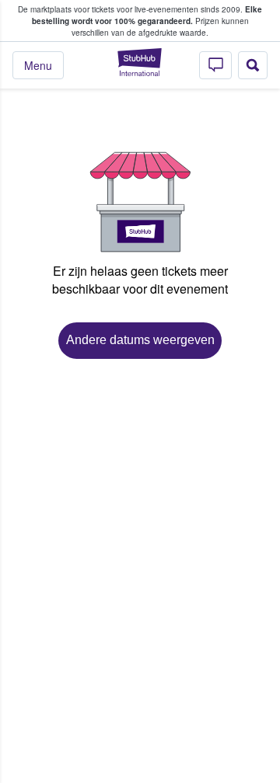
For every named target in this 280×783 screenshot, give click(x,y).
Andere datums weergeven (140, 339)
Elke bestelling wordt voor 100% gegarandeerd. (147, 15)
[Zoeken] (253, 65)
